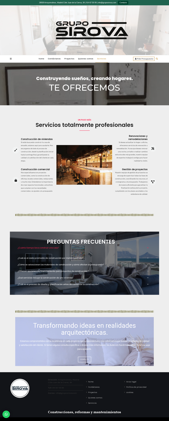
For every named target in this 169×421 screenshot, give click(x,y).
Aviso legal (131, 381)
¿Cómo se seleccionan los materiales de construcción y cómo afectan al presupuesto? (61, 264)
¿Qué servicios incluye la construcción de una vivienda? (45, 277)
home (41, 58)
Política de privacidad (136, 387)
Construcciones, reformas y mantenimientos (84, 412)
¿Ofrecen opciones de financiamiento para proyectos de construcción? (53, 271)
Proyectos (69, 58)
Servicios (101, 58)
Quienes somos (85, 58)
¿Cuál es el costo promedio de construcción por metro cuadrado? (50, 258)
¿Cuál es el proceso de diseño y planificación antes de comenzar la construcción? (58, 284)
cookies (129, 392)
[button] (11, 59)
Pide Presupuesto (145, 59)
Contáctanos (54, 58)
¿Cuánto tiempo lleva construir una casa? (38, 247)
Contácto (123, 2)
